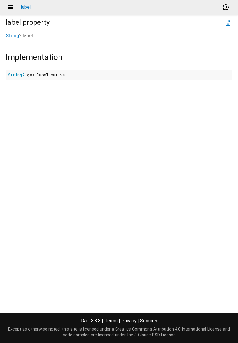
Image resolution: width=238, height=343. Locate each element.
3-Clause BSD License (155, 335)
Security (148, 321)
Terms (111, 321)
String (12, 35)
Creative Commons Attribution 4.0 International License (168, 329)
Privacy (128, 321)
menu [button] (10, 7)
